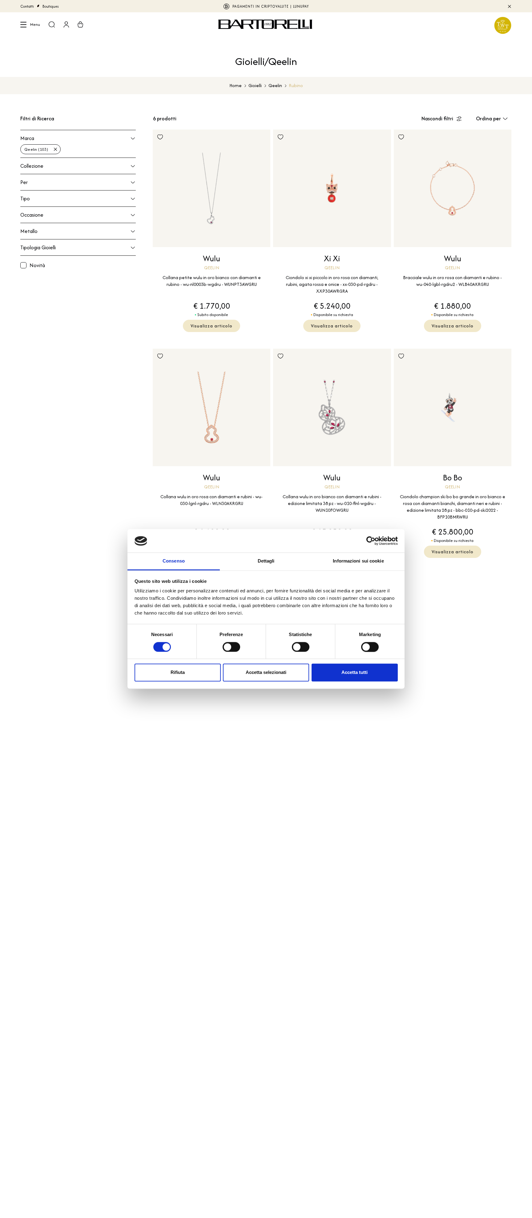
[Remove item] (55, 149)
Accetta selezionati (266, 672)
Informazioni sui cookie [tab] (358, 561)
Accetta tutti (354, 672)
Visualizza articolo (211, 326)
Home (235, 85)
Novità (37, 265)
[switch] (231, 647)
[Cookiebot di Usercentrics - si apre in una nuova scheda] (371, 541)
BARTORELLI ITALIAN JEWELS (266, 6)
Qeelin (275, 85)
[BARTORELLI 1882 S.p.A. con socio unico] (266, 25)
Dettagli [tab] (266, 561)
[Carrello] (80, 25)
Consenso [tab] (174, 561)
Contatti (27, 6)
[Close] (509, 6)
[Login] (66, 25)
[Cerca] (51, 25)
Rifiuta (178, 672)
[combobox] (78, 148)
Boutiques (50, 6)
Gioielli (255, 85)
